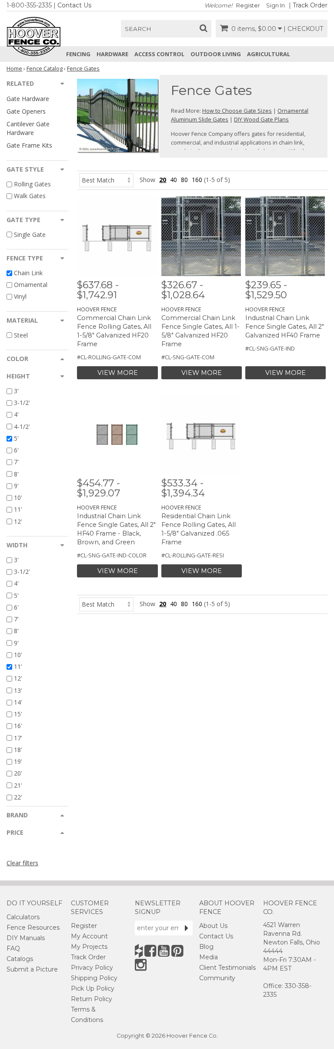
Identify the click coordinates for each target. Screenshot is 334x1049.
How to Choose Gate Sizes (237, 111)
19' (18, 761)
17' (18, 738)
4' (16, 415)
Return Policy (91, 999)
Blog (206, 947)
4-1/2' (22, 426)
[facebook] (150, 950)
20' (18, 773)
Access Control (159, 54)
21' (18, 785)
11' (18, 510)
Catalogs (20, 959)
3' (16, 391)
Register (248, 5)
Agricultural (268, 54)
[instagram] (141, 964)
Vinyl (20, 297)
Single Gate (30, 234)
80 (184, 179)
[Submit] (186, 928)
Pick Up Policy (92, 988)
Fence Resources (33, 927)
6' (16, 450)
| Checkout (303, 29)
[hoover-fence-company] (139, 950)
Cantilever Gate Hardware (28, 128)
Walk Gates (30, 196)
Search (138, 28)
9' (16, 486)
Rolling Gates (32, 184)
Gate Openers (26, 111)
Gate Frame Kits (29, 145)
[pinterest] (177, 950)
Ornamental (30, 284)
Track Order (310, 5)
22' (18, 797)
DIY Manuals (26, 938)
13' (18, 690)
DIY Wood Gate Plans (261, 119)
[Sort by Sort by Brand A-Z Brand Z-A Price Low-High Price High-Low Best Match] (106, 179)
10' (18, 497)
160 (197, 179)
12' (18, 521)
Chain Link (28, 273)
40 (173, 179)
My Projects (89, 947)
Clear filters (22, 863)
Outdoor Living (215, 54)
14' (18, 702)
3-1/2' (22, 402)
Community (217, 978)
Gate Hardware (28, 98)
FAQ (13, 948)
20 (162, 179)
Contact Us (74, 5)
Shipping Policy (94, 978)
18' (18, 749)
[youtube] (164, 950)
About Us (213, 926)
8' (16, 474)
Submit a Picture (32, 969)
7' (16, 462)
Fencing (78, 54)
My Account (89, 936)
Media (208, 957)
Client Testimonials (227, 967)
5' (16, 438)
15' (18, 714)
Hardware (112, 54)
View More (117, 373)
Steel (21, 335)
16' (18, 726)
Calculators (23, 917)
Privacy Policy (92, 967)
